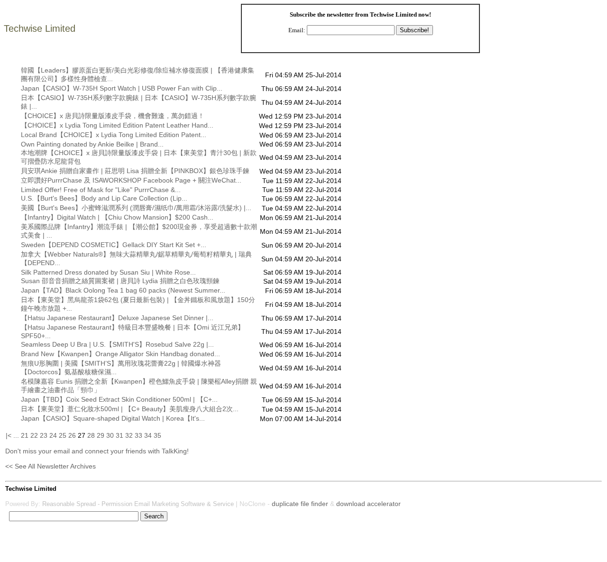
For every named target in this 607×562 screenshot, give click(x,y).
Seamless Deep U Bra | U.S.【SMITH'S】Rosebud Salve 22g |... (117, 344)
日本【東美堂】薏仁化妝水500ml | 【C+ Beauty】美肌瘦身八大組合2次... (130, 409)
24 (53, 435)
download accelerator (368, 503)
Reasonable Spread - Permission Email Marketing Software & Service (138, 503)
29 (100, 435)
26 (72, 435)
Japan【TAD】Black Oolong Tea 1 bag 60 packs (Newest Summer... (123, 290)
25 (62, 435)
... (16, 435)
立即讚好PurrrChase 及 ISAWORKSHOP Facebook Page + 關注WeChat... (131, 180)
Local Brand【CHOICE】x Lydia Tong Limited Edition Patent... (113, 134)
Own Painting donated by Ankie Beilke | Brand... (92, 144)
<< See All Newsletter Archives (50, 466)
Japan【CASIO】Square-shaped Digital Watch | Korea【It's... (113, 418)
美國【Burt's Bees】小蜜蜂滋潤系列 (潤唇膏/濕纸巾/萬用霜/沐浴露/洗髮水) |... (136, 208)
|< (8, 435)
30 (110, 435)
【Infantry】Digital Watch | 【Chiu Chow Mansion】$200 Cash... (117, 217)
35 (157, 435)
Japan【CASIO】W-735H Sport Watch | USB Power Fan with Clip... (121, 88)
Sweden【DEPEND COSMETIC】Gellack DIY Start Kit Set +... (113, 245)
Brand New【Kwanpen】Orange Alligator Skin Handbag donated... (120, 354)
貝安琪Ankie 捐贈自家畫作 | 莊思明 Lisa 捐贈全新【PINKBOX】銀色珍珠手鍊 (135, 171)
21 (24, 435)
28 (91, 435)
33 (138, 435)
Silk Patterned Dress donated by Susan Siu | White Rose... (108, 272)
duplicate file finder (300, 503)
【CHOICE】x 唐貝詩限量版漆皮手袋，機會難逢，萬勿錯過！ (112, 116)
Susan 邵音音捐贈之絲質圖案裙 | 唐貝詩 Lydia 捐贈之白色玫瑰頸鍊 (120, 281)
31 (119, 435)
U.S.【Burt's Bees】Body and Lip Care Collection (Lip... (104, 198)
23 (43, 435)
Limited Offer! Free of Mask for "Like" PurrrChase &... (101, 189)
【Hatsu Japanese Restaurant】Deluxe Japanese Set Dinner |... (117, 318)
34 (148, 435)
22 (34, 435)
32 (129, 435)
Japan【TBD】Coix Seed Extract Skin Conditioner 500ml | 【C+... (119, 399)
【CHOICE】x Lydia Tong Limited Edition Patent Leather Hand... (117, 125)
